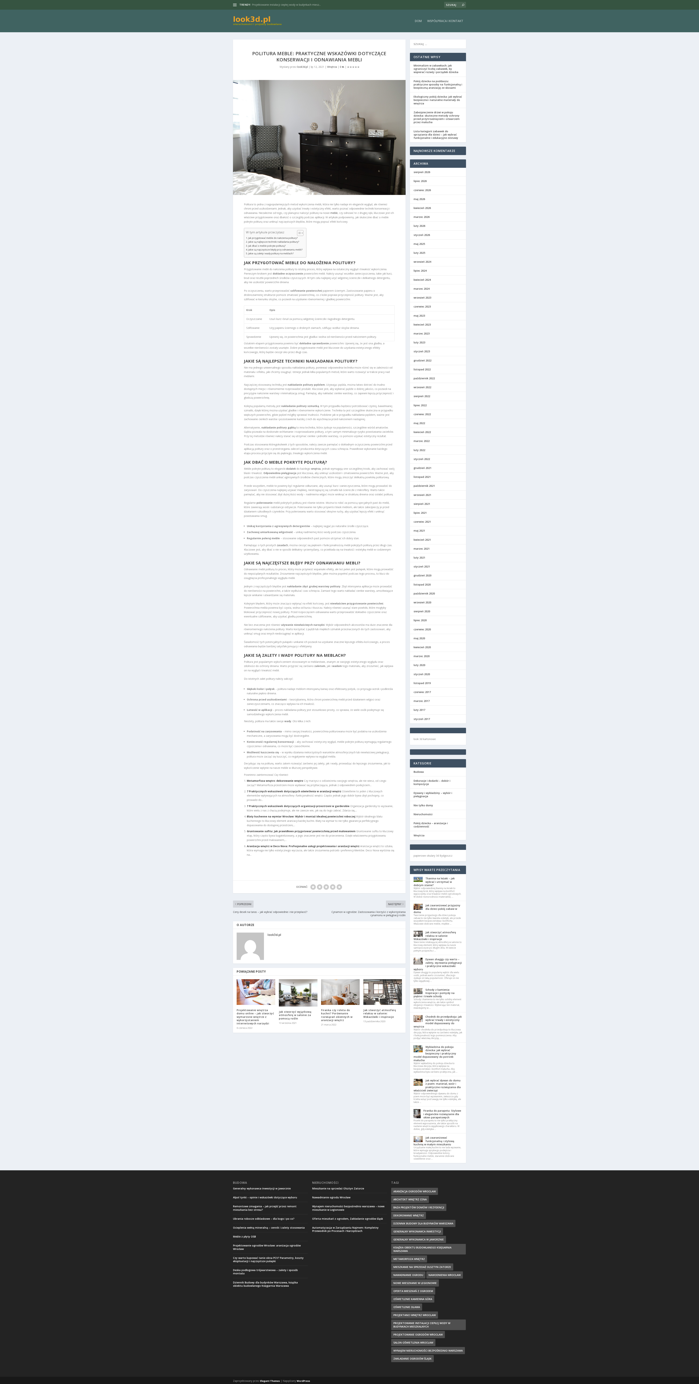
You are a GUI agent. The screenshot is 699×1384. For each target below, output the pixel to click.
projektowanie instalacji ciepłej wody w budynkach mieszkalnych (421, 1324)
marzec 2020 (422, 656)
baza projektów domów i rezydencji (418, 1207)
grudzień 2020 (422, 575)
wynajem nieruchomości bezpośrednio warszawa (428, 1350)
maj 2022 (419, 423)
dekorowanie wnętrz (408, 1215)
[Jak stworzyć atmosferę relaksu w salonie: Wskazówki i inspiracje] (382, 992)
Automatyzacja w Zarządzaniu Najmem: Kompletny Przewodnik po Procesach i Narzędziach (345, 1229)
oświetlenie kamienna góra (412, 1299)
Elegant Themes (270, 1381)
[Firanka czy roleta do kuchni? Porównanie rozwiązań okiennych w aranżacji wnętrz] (340, 992)
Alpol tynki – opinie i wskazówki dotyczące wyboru (265, 1197)
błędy (296, 562)
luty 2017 (419, 710)
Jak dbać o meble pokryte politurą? (267, 245)
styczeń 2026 (422, 235)
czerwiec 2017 (422, 692)
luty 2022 (419, 450)
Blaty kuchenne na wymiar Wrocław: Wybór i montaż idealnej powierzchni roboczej (301, 816)
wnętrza (316, 468)
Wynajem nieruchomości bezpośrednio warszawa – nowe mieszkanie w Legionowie (348, 1208)
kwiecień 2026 (422, 208)
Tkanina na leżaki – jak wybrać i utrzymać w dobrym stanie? (434, 882)
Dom (418, 21)
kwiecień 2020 (422, 647)
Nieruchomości (423, 814)
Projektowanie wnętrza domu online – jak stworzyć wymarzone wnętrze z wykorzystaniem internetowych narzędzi (255, 1016)
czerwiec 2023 (422, 306)
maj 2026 (419, 199)
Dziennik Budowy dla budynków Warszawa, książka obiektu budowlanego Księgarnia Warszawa (265, 1284)
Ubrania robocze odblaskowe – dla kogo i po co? (263, 1218)
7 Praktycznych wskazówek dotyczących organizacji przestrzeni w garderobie (298, 806)
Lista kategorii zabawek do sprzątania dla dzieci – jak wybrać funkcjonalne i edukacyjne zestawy (436, 135)
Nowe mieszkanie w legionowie (415, 1283)
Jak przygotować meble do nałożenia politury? (273, 238)
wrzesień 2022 (422, 387)
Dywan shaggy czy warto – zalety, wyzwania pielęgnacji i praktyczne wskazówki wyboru (438, 964)
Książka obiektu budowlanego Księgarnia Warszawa (422, 1249)
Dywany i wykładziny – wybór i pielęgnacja (433, 794)
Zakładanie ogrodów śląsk (412, 1358)
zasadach (282, 545)
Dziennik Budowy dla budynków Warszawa (423, 1223)
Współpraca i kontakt (445, 21)
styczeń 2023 (422, 351)
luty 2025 (419, 253)
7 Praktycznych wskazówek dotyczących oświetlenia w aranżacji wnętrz (294, 791)
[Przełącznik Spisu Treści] (298, 233)
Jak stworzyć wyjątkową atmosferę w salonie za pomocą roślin (295, 1015)
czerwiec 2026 (422, 190)
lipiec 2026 (420, 181)
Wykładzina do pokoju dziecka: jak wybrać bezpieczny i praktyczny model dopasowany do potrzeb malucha (435, 1053)
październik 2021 (424, 486)
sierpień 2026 (422, 172)
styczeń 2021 (422, 566)
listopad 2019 (422, 683)
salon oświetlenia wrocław (413, 1342)
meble (334, 213)
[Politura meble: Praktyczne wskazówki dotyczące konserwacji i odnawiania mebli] (319, 137)
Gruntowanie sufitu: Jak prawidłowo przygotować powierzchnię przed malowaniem (301, 831)
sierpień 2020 (422, 611)
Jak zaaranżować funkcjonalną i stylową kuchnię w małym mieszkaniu (434, 1141)
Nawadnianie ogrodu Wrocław (331, 1197)
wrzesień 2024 (422, 261)
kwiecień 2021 (422, 539)
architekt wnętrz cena (410, 1199)
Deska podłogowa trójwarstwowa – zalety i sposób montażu (265, 1271)
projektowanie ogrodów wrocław (418, 1334)
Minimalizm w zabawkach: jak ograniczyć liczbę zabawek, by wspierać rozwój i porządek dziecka (436, 69)
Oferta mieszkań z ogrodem (413, 1291)
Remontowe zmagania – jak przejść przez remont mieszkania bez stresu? (265, 1208)
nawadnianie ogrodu (408, 1275)
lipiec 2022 (420, 405)
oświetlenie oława (406, 1307)
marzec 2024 (422, 288)
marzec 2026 (422, 217)
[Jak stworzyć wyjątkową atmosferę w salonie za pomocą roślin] (298, 993)
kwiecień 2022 (422, 432)
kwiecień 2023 (422, 324)
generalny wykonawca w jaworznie (418, 1239)
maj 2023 (419, 315)
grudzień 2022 (422, 360)
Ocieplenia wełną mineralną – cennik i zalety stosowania (269, 1227)
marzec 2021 (422, 548)
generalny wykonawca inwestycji (417, 1231)
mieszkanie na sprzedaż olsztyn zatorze (422, 1267)
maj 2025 (419, 244)
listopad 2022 (422, 369)
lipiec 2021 (420, 512)
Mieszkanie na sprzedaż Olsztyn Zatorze (275, 4)
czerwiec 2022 (422, 414)
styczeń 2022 (422, 459)
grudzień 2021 (422, 468)
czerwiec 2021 (422, 521)
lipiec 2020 (420, 620)
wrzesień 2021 (422, 495)
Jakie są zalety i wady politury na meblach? (271, 253)
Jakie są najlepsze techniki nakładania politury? (273, 241)
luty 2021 (419, 557)
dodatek (291, 468)
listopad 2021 (422, 477)
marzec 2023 (422, 333)
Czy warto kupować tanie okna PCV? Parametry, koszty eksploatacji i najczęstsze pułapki (268, 1259)
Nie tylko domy (423, 805)
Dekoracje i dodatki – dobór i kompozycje (432, 782)
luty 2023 (419, 342)
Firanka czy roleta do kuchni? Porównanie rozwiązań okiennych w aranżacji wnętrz (337, 1015)
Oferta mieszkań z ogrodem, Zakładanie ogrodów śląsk (347, 1218)
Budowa (419, 772)
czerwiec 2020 (422, 629)
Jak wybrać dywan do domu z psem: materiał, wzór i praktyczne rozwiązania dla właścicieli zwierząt (437, 1085)
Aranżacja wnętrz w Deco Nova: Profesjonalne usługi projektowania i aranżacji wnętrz (303, 846)
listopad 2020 (422, 584)
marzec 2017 (422, 701)
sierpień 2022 (422, 396)
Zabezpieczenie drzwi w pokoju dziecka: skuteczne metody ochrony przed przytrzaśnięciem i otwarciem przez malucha (437, 117)
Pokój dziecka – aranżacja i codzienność (431, 824)
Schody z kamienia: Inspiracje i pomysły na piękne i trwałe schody (434, 993)
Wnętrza (332, 66)
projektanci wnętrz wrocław (414, 1315)
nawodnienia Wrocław (445, 1275)
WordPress (303, 1381)
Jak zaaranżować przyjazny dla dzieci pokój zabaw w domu (437, 909)
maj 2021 (419, 530)
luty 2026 (419, 226)
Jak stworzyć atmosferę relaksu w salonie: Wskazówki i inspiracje (379, 1013)
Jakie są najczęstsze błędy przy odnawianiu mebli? (275, 249)
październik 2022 (424, 378)
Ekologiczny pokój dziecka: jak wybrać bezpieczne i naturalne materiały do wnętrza (438, 100)
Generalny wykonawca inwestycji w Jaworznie (262, 1188)
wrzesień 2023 (422, 297)
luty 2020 (419, 665)
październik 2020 (424, 593)
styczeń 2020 (422, 674)
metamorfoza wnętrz (409, 1259)
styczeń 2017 (422, 719)
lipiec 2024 (420, 270)
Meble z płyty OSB (244, 1236)
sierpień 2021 (422, 504)
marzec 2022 (422, 441)
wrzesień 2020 (422, 602)
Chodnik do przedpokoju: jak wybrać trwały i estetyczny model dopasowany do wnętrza (438, 1021)
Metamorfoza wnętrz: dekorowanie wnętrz (275, 780)
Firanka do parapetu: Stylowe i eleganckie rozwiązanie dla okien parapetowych (442, 1114)
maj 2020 (419, 638)
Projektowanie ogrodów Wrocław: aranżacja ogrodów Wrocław (267, 1247)
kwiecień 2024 (422, 279)
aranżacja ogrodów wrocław (414, 1191)
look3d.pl (302, 66)
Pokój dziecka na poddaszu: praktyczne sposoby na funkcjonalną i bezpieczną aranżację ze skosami (438, 84)
